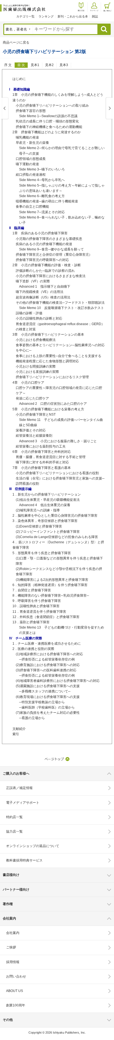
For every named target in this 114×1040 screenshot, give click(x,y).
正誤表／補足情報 (19, 788)
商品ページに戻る (16, 42)
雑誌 (95, 16)
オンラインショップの (32, 846)
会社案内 (12, 933)
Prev (5, 108)
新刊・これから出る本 (73, 16)
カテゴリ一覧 (25, 16)
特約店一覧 (14, 817)
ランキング (46, 16)
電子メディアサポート (22, 803)
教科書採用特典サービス (24, 860)
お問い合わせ (16, 976)
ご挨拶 (11, 947)
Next (109, 108)
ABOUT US (14, 991)
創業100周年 (15, 1005)
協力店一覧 (14, 831)
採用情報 (12, 962)
